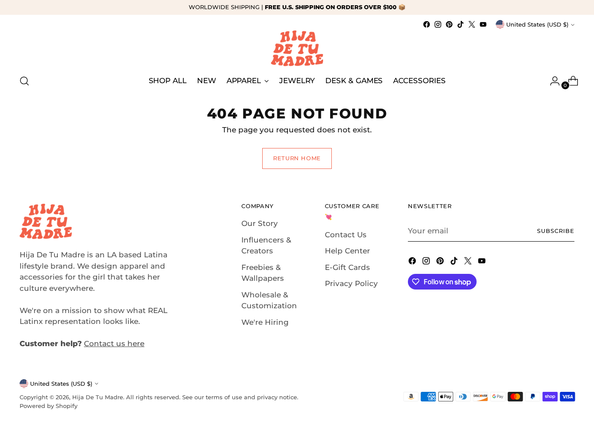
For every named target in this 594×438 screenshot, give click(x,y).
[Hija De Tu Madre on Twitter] (472, 24)
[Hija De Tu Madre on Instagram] (438, 24)
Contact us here (114, 343)
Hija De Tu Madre (97, 397)
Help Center (347, 250)
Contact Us (346, 234)
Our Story (259, 223)
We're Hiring (265, 322)
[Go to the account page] (551, 81)
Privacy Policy (351, 283)
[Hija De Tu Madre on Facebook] (426, 24)
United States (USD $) (537, 24)
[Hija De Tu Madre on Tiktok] (460, 24)
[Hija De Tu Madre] (297, 48)
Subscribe (555, 230)
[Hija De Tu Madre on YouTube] (483, 24)
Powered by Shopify (48, 405)
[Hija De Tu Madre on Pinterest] (449, 24)
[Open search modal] (24, 81)
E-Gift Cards (347, 267)
